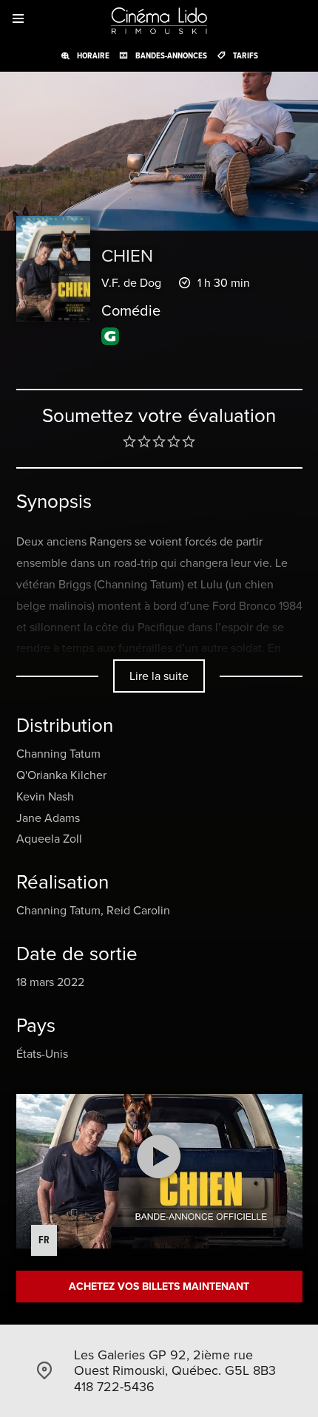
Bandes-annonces (171, 55)
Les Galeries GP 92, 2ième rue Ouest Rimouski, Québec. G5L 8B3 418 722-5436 (175, 1370)
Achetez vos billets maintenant (159, 1286)
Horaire (93, 55)
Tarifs (245, 55)
